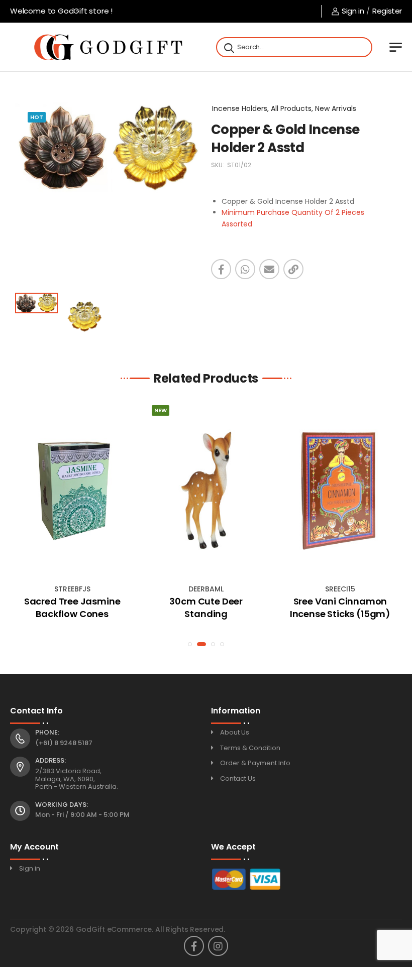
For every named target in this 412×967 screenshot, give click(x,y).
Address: (50, 761)
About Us (234, 732)
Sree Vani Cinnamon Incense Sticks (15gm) (340, 607)
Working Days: (61, 805)
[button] (189, 644)
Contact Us (238, 778)
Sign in (353, 11)
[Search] (228, 47)
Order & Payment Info (255, 763)
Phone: (47, 733)
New (160, 410)
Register (387, 11)
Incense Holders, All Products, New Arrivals (284, 108)
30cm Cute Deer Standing (205, 607)
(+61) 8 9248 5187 (63, 743)
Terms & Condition (250, 748)
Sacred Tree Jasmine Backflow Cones (72, 607)
